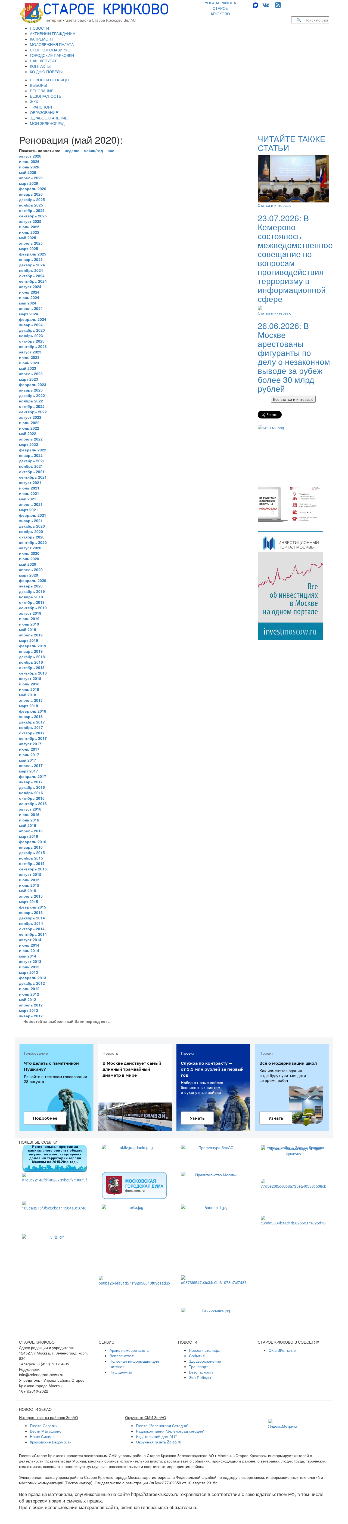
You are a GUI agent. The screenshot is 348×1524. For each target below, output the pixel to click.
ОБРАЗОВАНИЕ (44, 112)
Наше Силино (42, 1436)
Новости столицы (204, 1350)
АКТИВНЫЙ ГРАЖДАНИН (52, 33)
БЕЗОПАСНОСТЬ (45, 96)
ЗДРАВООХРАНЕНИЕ (48, 118)
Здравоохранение (205, 1361)
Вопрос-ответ (121, 1355)
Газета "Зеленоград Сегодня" (162, 1425)
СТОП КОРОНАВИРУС (50, 50)
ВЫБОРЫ (38, 85)
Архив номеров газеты (130, 1350)
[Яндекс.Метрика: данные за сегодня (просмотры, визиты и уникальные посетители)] (282, 1424)
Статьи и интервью (274, 205)
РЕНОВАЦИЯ (42, 90)
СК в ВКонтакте (282, 1350)
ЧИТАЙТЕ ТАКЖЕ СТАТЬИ (291, 143)
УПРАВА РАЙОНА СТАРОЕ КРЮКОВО (220, 8)
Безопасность (201, 1372)
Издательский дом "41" (156, 1436)
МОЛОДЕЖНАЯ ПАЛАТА (52, 44)
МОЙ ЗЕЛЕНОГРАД (47, 123)
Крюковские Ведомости (51, 1442)
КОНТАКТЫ (40, 66)
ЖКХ (34, 101)
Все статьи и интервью (293, 399)
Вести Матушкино (45, 1431)
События (197, 1355)
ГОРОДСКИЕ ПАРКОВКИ (52, 55)
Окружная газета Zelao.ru (158, 1442)
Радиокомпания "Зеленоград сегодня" (170, 1431)
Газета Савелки (44, 1425)
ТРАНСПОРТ (41, 107)
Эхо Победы (200, 1377)
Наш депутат (121, 1372)
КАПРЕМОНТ (42, 39)
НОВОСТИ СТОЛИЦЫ (49, 79)
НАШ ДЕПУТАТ (43, 60)
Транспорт (198, 1366)
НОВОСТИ (39, 28)
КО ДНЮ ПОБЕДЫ (46, 71)
